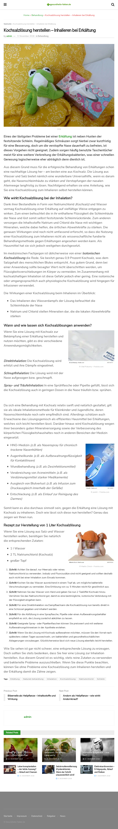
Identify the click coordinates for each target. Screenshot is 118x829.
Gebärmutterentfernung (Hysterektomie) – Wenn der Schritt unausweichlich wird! (66, 770)
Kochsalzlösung (68, 679)
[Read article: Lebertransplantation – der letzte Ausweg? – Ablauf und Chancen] (10, 769)
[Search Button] (112, 4)
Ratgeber (51, 816)
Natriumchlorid (86, 679)
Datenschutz (36, 816)
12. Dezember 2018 (15, 759)
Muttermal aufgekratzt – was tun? (96, 754)
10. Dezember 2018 (53, 759)
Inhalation (52, 679)
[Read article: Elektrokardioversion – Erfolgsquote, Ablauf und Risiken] (87, 769)
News (62, 816)
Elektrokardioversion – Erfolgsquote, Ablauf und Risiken (104, 769)
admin (9, 36)
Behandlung (43, 36)
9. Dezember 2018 (64, 779)
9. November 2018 (25, 36)
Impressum (22, 816)
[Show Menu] (5, 4)
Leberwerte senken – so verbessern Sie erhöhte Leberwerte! (55, 752)
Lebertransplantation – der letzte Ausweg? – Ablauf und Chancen (27, 769)
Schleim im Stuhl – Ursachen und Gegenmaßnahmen (19, 754)
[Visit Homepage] (59, 4)
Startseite (7, 24)
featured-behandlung (33, 679)
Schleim (101, 679)
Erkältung (65, 136)
